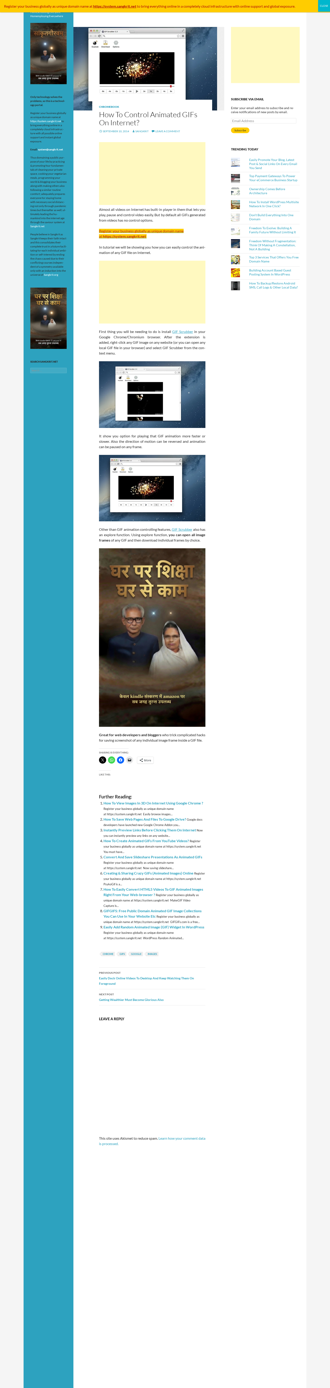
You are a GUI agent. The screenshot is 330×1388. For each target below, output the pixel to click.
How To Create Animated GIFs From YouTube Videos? (146, 841)
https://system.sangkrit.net (45, 121)
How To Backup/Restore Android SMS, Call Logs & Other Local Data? (273, 285)
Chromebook (109, 106)
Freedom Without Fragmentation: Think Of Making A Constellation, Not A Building (272, 245)
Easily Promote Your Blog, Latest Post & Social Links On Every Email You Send (273, 164)
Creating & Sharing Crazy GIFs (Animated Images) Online (148, 873)
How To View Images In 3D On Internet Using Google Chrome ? (153, 803)
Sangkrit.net (37, 226)
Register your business (22, 6)
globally (46, 6)
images (152, 953)
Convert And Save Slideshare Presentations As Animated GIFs (152, 857)
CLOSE (324, 5)
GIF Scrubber (182, 331)
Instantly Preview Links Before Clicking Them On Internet (149, 830)
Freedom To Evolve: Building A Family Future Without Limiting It (272, 230)
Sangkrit (142, 131)
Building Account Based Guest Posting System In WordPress (270, 272)
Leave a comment (167, 131)
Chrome (108, 953)
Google (136, 953)
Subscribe (240, 130)
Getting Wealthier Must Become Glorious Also (131, 997)
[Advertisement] (152, 173)
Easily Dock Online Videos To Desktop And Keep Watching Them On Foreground (146, 978)
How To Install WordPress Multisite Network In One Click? (274, 204)
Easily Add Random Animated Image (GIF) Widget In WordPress (153, 927)
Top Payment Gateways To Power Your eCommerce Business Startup (273, 178)
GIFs (122, 953)
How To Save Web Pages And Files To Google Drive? (144, 819)
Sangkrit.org (51, 274)
